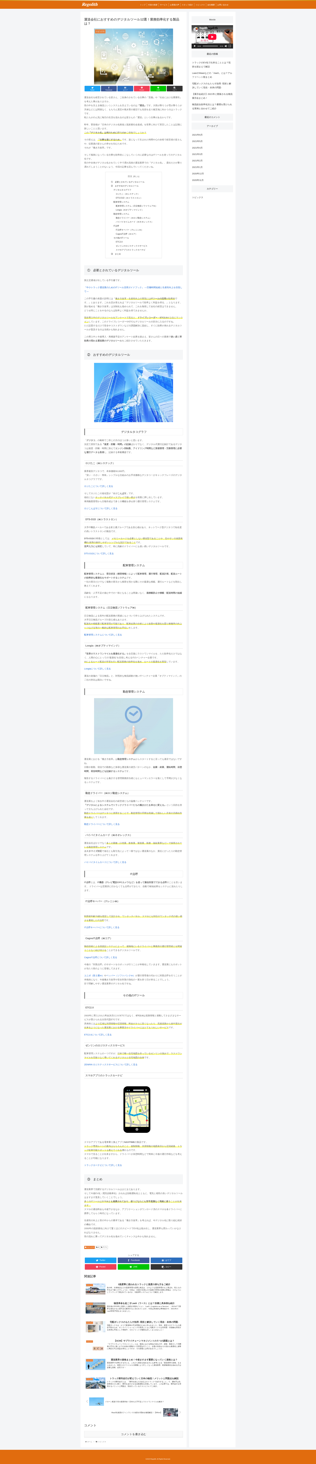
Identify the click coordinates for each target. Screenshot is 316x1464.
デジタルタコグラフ (122, 190)
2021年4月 (197, 148)
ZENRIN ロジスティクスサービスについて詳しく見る (111, 1064)
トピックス (90, 1247)
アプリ (104, 1247)
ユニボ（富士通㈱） (94, 975)
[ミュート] (226, 46)
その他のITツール (121, 238)
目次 (130, 176)
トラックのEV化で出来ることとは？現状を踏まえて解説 (211, 64)
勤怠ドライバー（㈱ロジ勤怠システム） (133, 218)
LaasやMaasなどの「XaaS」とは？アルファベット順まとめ (212, 75)
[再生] (195, 46)
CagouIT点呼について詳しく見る (100, 957)
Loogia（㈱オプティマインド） (130, 210)
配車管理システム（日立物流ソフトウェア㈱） (136, 206)
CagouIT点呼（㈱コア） (126, 234)
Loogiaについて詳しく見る (97, 668)
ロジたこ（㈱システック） (127, 194)
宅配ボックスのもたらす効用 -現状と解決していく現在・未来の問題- (211, 85)
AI (98, 1247)
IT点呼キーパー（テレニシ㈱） (129, 230)
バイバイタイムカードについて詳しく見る (105, 862)
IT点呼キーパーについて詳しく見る (101, 927)
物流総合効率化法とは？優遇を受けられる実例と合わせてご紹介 (212, 106)
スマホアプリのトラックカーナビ (130, 250)
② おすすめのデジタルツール (125, 186)
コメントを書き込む (133, 1434)
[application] (212, 37)
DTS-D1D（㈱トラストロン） (129, 198)
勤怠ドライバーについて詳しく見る (102, 824)
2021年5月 (197, 141)
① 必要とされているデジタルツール (128, 182)
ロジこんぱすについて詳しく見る (101, 508)
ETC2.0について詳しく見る (98, 1034)
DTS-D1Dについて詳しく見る (99, 553)
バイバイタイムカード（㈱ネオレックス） (134, 222)
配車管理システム (121, 202)
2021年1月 (197, 167)
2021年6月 (197, 135)
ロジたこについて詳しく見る (98, 486)
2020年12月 (198, 173)
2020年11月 (198, 180)
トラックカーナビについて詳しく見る (103, 1165)
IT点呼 (116, 226)
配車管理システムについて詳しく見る (103, 635)
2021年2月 (197, 160)
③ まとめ (116, 254)
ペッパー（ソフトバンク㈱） (120, 975)
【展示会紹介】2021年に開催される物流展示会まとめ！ (212, 96)
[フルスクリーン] (230, 46)
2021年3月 (197, 154)
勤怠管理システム (121, 214)
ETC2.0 (119, 242)
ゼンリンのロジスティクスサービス (131, 246)
